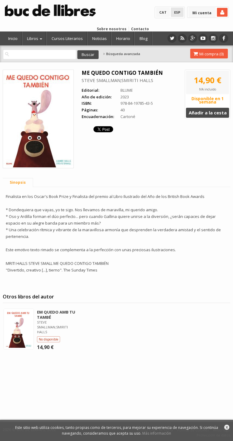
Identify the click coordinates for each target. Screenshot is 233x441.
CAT (163, 12)
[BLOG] (182, 38)
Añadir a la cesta (208, 113)
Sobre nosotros (112, 28)
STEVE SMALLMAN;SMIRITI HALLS (117, 80)
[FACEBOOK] (223, 38)
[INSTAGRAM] (213, 38)
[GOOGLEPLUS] (192, 38)
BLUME (126, 90)
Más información (156, 433)
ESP (177, 12)
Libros (33, 38)
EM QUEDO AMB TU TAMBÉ (56, 314)
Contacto (140, 28)
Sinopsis (18, 182)
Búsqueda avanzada (122, 54)
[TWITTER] (172, 38)
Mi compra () (211, 54)
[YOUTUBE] (203, 38)
